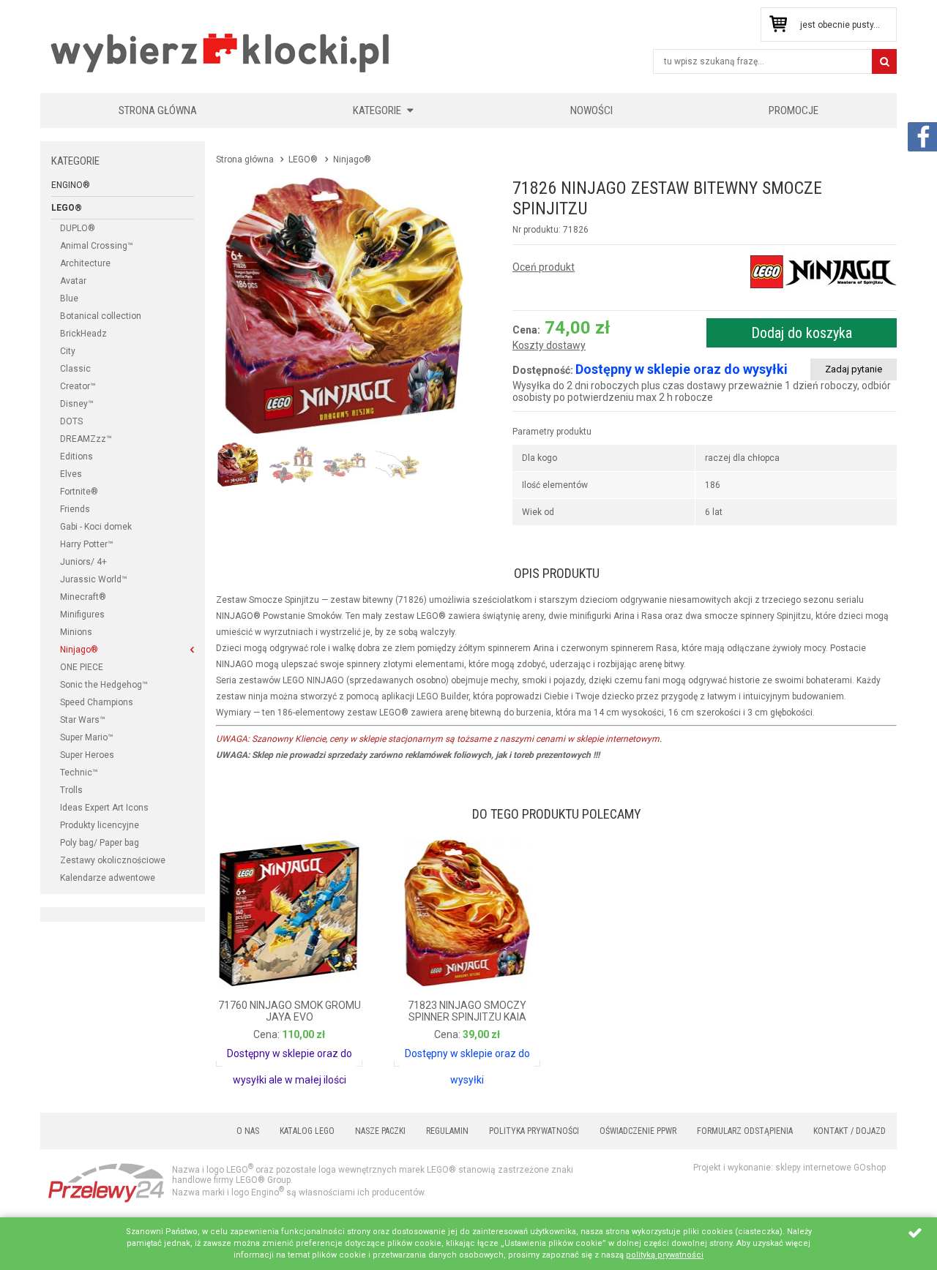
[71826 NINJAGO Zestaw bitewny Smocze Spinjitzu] (344, 306)
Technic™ (79, 772)
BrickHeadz (83, 333)
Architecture (85, 263)
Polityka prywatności (534, 1131)
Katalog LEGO (307, 1131)
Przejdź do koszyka (777, 24)
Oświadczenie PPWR (638, 1131)
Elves (71, 474)
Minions (76, 632)
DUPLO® (77, 228)
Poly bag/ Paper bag (99, 843)
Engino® (70, 185)
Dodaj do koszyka (801, 333)
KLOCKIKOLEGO (221, 52)
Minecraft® (83, 597)
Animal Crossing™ (96, 246)
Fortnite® (79, 491)
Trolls (71, 790)
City (67, 351)
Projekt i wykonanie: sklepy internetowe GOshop (789, 1167)
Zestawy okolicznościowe (112, 860)
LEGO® (66, 208)
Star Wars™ (82, 720)
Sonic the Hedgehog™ (104, 685)
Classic (75, 369)
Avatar (73, 281)
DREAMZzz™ (86, 439)
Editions (76, 456)
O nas (247, 1131)
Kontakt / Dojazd (849, 1131)
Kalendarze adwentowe (107, 878)
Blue (69, 298)
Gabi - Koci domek (96, 527)
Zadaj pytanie (853, 369)
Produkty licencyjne (99, 825)
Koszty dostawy (549, 345)
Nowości (591, 110)
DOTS (71, 421)
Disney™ (77, 404)
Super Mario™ (86, 737)
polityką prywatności (664, 1255)
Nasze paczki (380, 1131)
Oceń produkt (543, 267)
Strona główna (158, 110)
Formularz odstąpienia (745, 1131)
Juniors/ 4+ (83, 562)
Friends (75, 509)
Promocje (793, 110)
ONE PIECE (81, 667)
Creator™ (78, 386)
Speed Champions (96, 702)
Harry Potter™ (86, 544)
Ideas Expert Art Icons (104, 808)
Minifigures (82, 614)
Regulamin (447, 1131)
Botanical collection (100, 316)
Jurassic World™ (93, 579)
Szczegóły (256, 1048)
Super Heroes (87, 755)
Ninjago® (79, 650)
